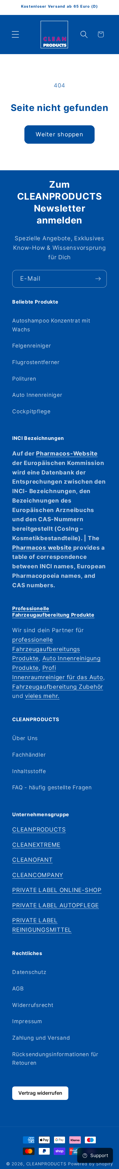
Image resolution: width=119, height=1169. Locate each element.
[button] (15, 34)
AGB (17, 988)
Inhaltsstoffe (29, 771)
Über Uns (25, 738)
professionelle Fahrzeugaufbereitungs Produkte (46, 649)
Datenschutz (29, 972)
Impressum (27, 1021)
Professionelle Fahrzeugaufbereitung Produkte (53, 611)
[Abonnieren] (98, 279)
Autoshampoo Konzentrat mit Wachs (51, 325)
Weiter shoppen (59, 134)
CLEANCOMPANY (37, 875)
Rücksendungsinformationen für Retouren (55, 1058)
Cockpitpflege (31, 411)
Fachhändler (29, 754)
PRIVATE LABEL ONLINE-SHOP (57, 890)
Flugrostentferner (36, 362)
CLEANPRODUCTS (39, 829)
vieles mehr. (42, 695)
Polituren (24, 378)
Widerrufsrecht (32, 1005)
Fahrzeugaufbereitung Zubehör (57, 686)
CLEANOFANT (32, 859)
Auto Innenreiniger (37, 395)
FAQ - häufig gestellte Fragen (52, 787)
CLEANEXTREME (36, 844)
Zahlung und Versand (41, 1037)
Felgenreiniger (31, 345)
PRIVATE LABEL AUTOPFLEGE (55, 905)
